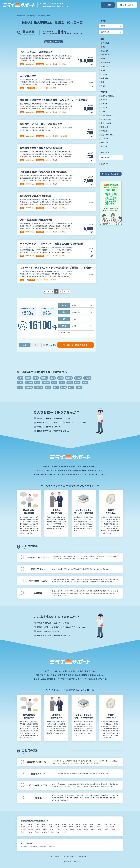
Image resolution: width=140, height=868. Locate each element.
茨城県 (71, 824)
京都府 (98, 827)
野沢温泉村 (39, 387)
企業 (24, 345)
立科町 (69, 382)
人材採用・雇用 (106, 115)
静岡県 (71, 827)
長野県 (57, 827)
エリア (64, 305)
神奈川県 (112, 824)
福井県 (43, 827)
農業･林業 (104, 78)
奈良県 (23, 829)
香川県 (79, 829)
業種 (64, 319)
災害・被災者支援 (107, 135)
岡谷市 (37, 382)
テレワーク (104, 146)
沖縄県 (52, 832)
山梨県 (50, 827)
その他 (103, 86)
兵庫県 (112, 827)
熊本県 (23, 832)
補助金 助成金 (21, 16)
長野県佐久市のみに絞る (53, 42)
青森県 (30, 824)
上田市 (20, 378)
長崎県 (113, 829)
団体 (35, 345)
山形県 (57, 824)
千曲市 (35, 378)
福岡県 (100, 829)
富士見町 (78, 378)
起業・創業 (104, 127)
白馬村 (62, 382)
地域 (64, 312)
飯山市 (63, 387)
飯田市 (71, 387)
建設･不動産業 (105, 63)
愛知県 (78, 827)
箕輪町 (77, 382)
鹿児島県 (44, 832)
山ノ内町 (29, 382)
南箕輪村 (44, 378)
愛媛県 (86, 829)
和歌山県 (30, 829)
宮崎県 (37, 832)
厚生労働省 (43, 847)
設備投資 (104, 107)
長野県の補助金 (31, 16)
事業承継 (104, 131)
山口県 (65, 829)
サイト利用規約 (55, 857)
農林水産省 (52, 847)
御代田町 (46, 382)
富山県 (30, 827)
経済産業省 (24, 847)
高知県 (93, 829)
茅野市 (85, 382)
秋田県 (50, 824)
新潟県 (23, 827)
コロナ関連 (104, 139)
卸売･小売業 (105, 55)
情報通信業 (104, 51)
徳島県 (72, 829)
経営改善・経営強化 (107, 96)
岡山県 (52, 829)
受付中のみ (104, 164)
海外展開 (104, 104)
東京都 (105, 824)
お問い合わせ (82, 857)
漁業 (102, 82)
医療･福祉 (104, 74)
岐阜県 (64, 827)
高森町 (79, 387)
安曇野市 (69, 378)
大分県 (30, 832)
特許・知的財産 (106, 123)
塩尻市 (52, 378)
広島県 (58, 829)
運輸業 (103, 70)
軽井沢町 (29, 387)
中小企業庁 (33, 847)
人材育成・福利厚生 (107, 119)
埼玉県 (91, 824)
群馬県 (85, 824)
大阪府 (105, 827)
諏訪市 (20, 387)
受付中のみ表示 (51, 345)
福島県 (64, 824)
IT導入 (103, 111)
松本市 (54, 382)
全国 (58, 832)
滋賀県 (91, 827)
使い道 (64, 326)
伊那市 (28, 378)
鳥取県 (38, 829)
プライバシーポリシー (69, 857)
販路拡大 (104, 100)
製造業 (103, 47)
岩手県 (37, 824)
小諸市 (20, 382)
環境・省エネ (105, 143)
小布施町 (87, 378)
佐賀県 (106, 829)
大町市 (60, 378)
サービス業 (104, 66)
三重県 (85, 827)
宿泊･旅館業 (105, 43)
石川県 (37, 827)
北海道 (23, 824)
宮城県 (43, 824)
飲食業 (103, 59)
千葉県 (98, 824)
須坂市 (55, 387)
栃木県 (78, 824)
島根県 (45, 829)
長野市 (48, 387)
